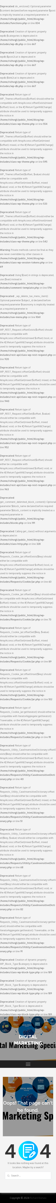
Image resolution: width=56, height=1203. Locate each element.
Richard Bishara (38, 1197)
